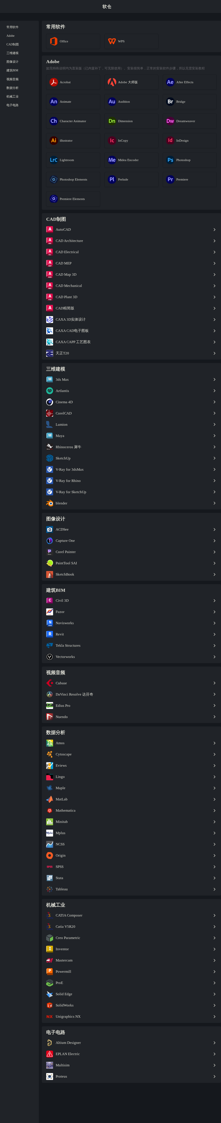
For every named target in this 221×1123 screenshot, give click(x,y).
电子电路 (12, 105)
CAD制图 (12, 44)
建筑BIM (12, 70)
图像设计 (12, 61)
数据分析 (12, 88)
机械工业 (12, 96)
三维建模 (12, 53)
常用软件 (12, 27)
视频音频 (12, 79)
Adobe (10, 35)
